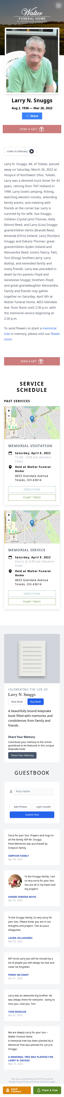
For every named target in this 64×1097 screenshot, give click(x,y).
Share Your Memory (22, 755)
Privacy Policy (22, 1081)
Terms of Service (41, 1081)
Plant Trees (32, 497)
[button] (32, 419)
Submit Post (32, 814)
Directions (32, 489)
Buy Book (35, 701)
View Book (17, 701)
